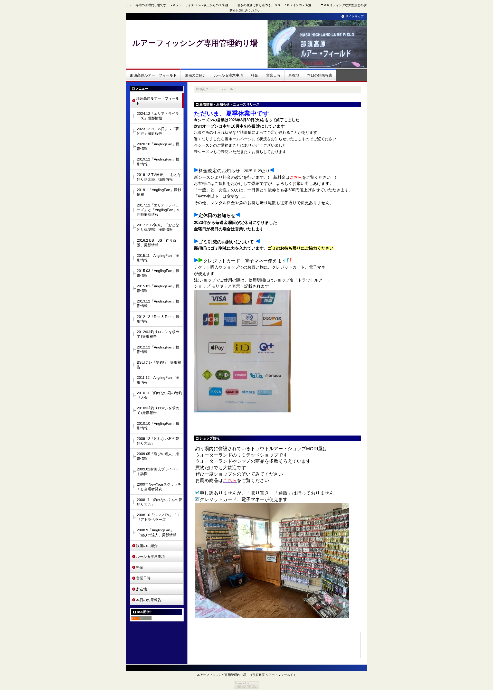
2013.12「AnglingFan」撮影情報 (158, 303)
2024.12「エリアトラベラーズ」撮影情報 (158, 115)
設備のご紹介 (195, 75)
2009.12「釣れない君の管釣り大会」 (158, 441)
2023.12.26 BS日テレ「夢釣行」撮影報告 (158, 131)
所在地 (293, 75)
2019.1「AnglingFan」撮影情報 (159, 192)
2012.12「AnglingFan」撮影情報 (158, 349)
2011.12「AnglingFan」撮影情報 (158, 379)
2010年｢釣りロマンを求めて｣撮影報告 (158, 410)
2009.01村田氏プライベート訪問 (158, 471)
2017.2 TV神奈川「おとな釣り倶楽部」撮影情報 (158, 227)
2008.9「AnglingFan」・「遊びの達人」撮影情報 (157, 532)
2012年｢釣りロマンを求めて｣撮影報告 (158, 334)
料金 (254, 75)
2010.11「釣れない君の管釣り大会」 (159, 395)
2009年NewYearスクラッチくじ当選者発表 (159, 486)
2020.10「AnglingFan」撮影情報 (158, 146)
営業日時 (273, 75)
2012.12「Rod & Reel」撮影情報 (158, 319)
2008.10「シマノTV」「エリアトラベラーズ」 (158, 517)
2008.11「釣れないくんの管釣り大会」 (159, 502)
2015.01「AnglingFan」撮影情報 (158, 288)
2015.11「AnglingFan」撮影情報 (158, 257)
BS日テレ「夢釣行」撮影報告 (159, 364)
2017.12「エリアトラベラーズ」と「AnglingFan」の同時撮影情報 (159, 209)
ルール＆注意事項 (228, 75)
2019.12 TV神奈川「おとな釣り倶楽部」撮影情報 (159, 177)
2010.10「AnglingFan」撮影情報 (158, 425)
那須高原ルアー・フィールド (153, 75)
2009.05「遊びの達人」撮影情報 (158, 456)
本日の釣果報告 (319, 75)
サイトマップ (354, 16)
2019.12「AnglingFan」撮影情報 (158, 161)
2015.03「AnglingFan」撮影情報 (158, 273)
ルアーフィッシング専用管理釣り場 (195, 43)
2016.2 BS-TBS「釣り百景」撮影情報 (156, 242)
